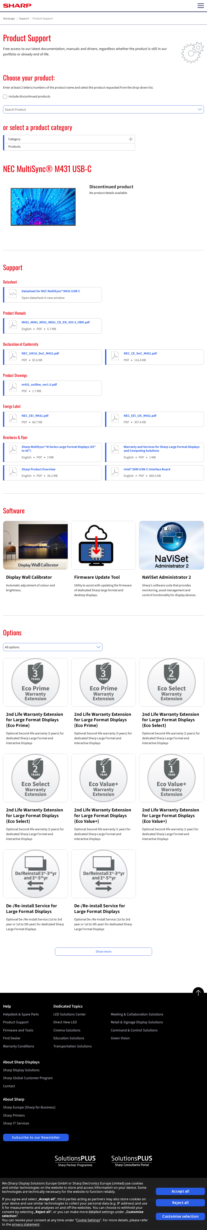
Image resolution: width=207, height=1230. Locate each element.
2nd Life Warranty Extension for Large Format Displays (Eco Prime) (34, 720)
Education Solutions (68, 1038)
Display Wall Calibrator (29, 577)
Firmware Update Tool (97, 577)
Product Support (16, 1022)
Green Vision (120, 1038)
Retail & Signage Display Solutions (137, 1022)
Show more (103, 951)
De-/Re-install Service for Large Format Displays (31, 908)
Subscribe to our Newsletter (36, 1137)
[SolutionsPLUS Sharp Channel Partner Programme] (75, 1161)
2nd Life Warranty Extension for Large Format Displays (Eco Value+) (102, 815)
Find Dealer (11, 1038)
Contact (9, 1086)
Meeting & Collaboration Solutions (137, 1014)
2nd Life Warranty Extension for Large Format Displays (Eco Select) (170, 720)
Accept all (180, 1191)
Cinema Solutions (66, 1030)
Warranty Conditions (18, 1046)
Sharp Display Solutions (21, 1070)
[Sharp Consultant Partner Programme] (132, 1161)
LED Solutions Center (69, 1014)
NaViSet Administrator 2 (166, 577)
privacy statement (25, 1224)
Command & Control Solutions (134, 1030)
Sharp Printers (14, 1115)
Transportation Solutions (72, 1046)
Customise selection (180, 1216)
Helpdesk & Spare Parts (21, 1014)
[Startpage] (17, 6)
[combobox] (103, 109)
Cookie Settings (88, 1220)
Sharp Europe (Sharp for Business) (29, 1107)
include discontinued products (29, 96)
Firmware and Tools (18, 1030)
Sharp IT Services (16, 1123)
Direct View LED (65, 1022)
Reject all (180, 1202)
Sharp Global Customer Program (28, 1078)
